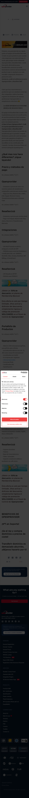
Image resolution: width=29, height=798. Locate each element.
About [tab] (23, 376)
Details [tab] (14, 376)
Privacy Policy (9, 391)
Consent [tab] (5, 376)
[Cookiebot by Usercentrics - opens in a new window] (20, 372)
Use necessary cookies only (14, 424)
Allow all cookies (14, 419)
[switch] (25, 404)
